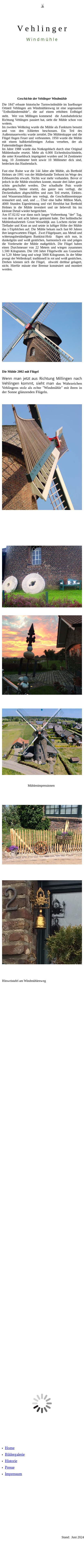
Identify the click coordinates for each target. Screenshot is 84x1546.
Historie (11, 1461)
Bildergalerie (15, 1454)
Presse (9, 1467)
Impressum (13, 1474)
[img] (42, 11)
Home (9, 1448)
